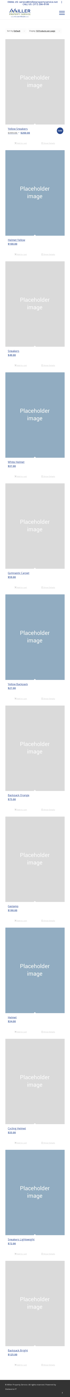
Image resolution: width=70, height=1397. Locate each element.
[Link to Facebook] (62, 1392)
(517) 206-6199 (41, 4)
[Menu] (60, 12)
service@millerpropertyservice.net (38, 1)
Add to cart (22, 143)
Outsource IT (11, 1389)
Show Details (49, 143)
